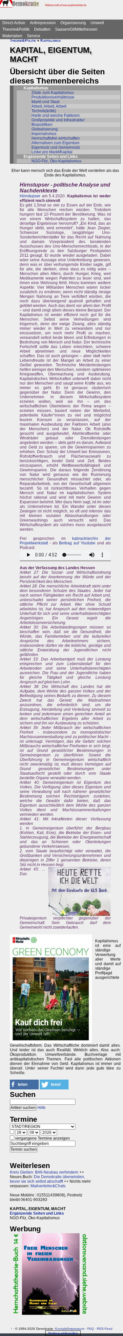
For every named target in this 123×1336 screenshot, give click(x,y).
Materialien (12, 36)
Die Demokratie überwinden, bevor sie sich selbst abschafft (47, 1179)
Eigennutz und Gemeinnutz (55, 147)
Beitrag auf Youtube (77, 543)
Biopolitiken (41, 124)
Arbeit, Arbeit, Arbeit (48, 106)
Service (33, 36)
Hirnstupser (30, 196)
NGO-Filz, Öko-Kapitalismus (56, 161)
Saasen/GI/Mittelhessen (76, 29)
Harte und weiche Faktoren (55, 115)
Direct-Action (13, 23)
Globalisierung (44, 129)
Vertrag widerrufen (63, 1333)
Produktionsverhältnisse (52, 97)
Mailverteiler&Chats (48, 1186)
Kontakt (61, 1328)
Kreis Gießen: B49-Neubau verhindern (44, 1172)
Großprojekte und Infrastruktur (58, 120)
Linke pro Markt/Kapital (51, 152)
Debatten (42, 29)
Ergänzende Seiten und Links (37, 1213)
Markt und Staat (45, 101)
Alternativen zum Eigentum (55, 143)
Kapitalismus (50, 40)
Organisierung (73, 23)
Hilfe (41, 1107)
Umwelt (97, 23)
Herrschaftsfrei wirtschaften (55, 138)
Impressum (76, 1328)
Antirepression (43, 23)
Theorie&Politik (16, 29)
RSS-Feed (105, 1328)
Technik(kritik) (43, 111)
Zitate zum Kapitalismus (52, 92)
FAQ (90, 1328)
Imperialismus (43, 133)
